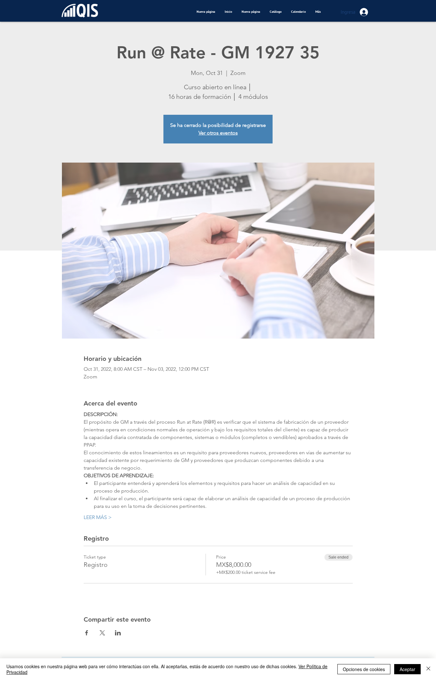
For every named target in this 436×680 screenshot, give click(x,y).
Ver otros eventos (218, 133)
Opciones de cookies (364, 669)
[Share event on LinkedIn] (118, 632)
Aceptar (407, 669)
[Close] (428, 669)
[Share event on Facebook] (87, 632)
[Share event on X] (102, 632)
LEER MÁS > (98, 517)
